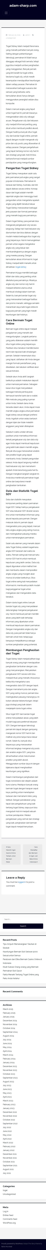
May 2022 (7, 1135)
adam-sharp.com (23, 6)
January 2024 (9, 1062)
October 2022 (9, 1120)
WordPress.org (9, 1223)
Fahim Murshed (6, 1246)
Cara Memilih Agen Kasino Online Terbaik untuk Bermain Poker (11, 854)
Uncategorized (11, 38)
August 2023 (8, 1081)
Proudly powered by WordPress (12, 1244)
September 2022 (10, 1123)
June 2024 (7, 1043)
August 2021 (8, 1169)
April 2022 (7, 1139)
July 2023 (7, 1085)
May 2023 (7, 1093)
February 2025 (9, 1013)
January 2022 (8, 1150)
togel (5, 1190)
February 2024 (9, 1059)
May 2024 (7, 1047)
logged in (22, 882)
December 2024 (10, 1020)
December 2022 (10, 1112)
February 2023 (9, 1104)
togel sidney (21, 267)
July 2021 (7, 1173)
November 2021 (10, 1158)
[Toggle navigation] (6, 12)
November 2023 (10, 1070)
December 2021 (10, 1154)
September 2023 (10, 1078)
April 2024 (7, 1051)
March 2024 (8, 1055)
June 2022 (7, 1131)
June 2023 (7, 1089)
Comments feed (10, 1219)
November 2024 (10, 1024)
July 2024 (7, 1040)
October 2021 (9, 1162)
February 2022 (9, 1146)
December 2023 (10, 1066)
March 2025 (8, 1009)
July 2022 (7, 1127)
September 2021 (10, 1165)
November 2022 (10, 1116)
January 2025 (8, 1017)
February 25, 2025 (14, 35)
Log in (5, 1211)
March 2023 (8, 1101)
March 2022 (8, 1143)
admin (27, 35)
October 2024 (9, 1028)
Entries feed (8, 1215)
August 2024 (8, 1036)
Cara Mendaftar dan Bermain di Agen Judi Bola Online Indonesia (33, 854)
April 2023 (7, 1097)
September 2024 (10, 1032)
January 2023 (8, 1108)
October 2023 (9, 1074)
